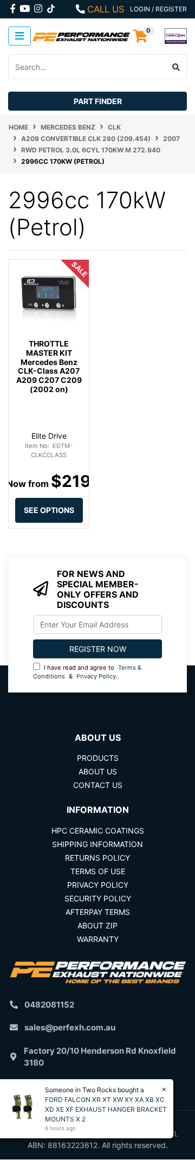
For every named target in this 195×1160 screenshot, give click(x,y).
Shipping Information (97, 844)
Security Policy (97, 898)
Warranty (98, 939)
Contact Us (97, 785)
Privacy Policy (96, 676)
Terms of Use (97, 871)
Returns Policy (97, 857)
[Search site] (176, 66)
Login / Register (158, 9)
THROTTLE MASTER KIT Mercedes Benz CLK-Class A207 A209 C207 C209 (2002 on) (49, 366)
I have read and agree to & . (87, 672)
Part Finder (98, 101)
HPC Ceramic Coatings (97, 830)
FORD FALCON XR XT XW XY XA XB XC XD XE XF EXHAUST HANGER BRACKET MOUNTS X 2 (106, 1109)
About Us (98, 771)
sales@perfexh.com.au (69, 1027)
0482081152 (49, 1004)
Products (98, 757)
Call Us (106, 9)
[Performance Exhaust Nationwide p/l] (81, 36)
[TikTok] (51, 6)
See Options (49, 510)
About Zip (97, 925)
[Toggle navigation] (19, 36)
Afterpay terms (98, 912)
